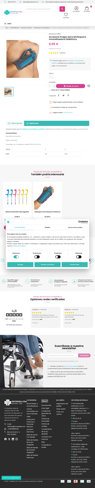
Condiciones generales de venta (46, 413)
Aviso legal (45, 408)
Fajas (28, 416)
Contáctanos (68, 112)
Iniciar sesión (61, 409)
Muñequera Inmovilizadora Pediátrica (47, 212)
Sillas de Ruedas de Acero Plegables (32, 442)
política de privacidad (71, 366)
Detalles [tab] (47, 227)
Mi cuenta (76, 11)
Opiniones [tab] (33, 123)
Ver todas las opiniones (14, 324)
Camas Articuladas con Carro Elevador (32, 411)
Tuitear (63, 95)
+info (76, 361)
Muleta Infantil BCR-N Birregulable (17, 212)
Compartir (58, 95)
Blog (43, 442)
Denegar (20, 264)
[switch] (37, 256)
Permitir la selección (47, 264)
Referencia (52, 34)
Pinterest (68, 95)
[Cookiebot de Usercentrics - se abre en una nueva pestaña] (80, 222)
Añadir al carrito (71, 86)
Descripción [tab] (17, 123)
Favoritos (66, 18)
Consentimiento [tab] (19, 227)
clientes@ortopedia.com (30, 2)
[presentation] (2, 260)
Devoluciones (46, 405)
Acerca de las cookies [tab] (75, 227)
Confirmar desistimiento (11, 478)
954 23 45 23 (12, 2)
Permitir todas (74, 264)
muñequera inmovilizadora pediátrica (33, 129)
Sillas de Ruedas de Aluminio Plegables (32, 450)
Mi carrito (87, 11)
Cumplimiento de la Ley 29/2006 (46, 431)
